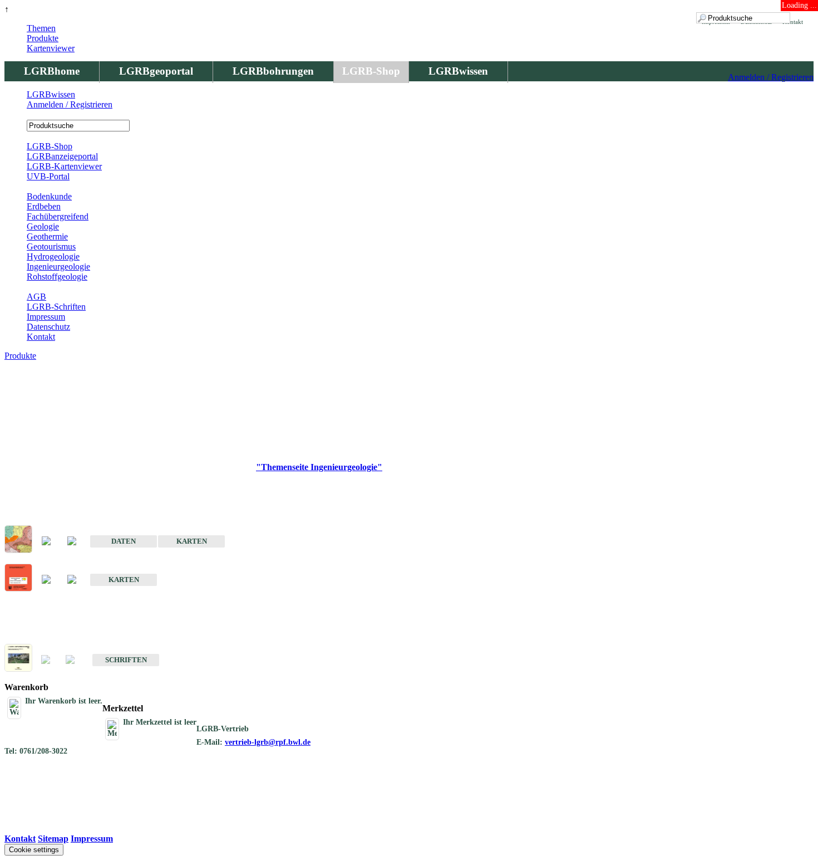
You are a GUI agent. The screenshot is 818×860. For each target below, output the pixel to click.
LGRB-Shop (371, 71)
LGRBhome (52, 71)
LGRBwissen (458, 71)
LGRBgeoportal (156, 71)
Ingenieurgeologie (58, 266)
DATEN (123, 541)
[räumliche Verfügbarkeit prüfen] (77, 541)
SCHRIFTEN (126, 660)
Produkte (42, 38)
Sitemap (53, 838)
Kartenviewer (51, 48)
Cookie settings (34, 850)
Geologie (43, 226)
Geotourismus (51, 246)
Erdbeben (44, 206)
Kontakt (41, 336)
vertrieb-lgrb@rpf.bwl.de (268, 742)
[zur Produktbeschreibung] (52, 541)
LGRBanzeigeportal (62, 156)
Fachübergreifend (57, 216)
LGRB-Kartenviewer (64, 166)
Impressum (46, 316)
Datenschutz (48, 326)
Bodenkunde (49, 196)
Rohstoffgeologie (57, 276)
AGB (36, 296)
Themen (41, 28)
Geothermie (47, 236)
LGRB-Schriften (56, 306)
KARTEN (191, 541)
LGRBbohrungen (273, 71)
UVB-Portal (48, 176)
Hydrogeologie (53, 256)
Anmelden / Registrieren (771, 77)
